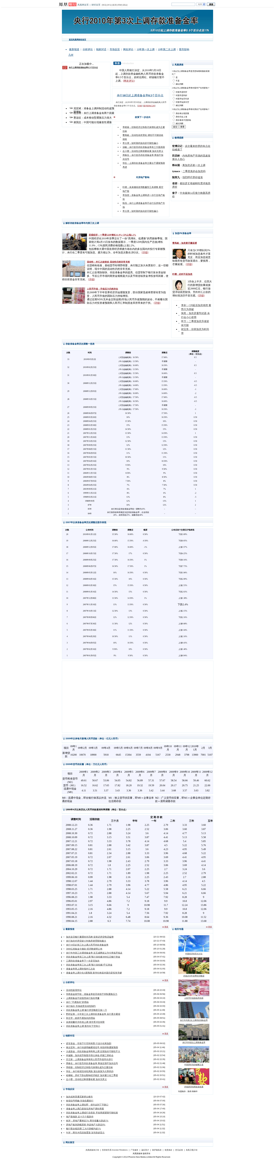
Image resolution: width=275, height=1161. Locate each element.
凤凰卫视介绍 (191, 1150)
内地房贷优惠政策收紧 (193, 1087)
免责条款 (168, 1150)
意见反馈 (179, 1150)
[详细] (145, 252)
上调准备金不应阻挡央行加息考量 (82, 998)
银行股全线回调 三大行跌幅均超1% (83, 1128)
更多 (166, 927)
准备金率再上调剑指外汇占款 (80, 969)
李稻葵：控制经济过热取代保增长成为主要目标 (89, 1067)
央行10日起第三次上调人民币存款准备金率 (87, 945)
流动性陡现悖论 (74, 990)
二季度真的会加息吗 (194, 171)
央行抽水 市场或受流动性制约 (81, 1006)
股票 (114, 5)
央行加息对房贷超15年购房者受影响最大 (86, 941)
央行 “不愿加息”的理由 (77, 1002)
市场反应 (115, 49)
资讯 (104, 5)
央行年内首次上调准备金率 (193, 1042)
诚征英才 (145, 1150)
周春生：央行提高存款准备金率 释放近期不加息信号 (92, 1063)
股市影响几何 (149, 106)
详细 (140, 106)
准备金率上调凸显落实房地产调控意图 (85, 1109)
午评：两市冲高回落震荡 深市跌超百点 (85, 1132)
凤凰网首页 (83, 5)
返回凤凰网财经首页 (77, 39)
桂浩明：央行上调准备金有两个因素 (94, 113)
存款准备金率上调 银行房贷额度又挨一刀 (86, 1010)
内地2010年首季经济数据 (193, 976)
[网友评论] (129, 80)
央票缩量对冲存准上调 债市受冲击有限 (85, 1022)
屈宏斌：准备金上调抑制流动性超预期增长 (94, 109)
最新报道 (74, 49)
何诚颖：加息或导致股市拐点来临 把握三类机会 (89, 1055)
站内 (200, 4)
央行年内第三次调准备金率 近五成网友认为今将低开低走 (94, 953)
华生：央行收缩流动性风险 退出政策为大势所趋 (89, 1071)
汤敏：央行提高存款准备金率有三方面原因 (144, 147)
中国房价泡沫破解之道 (193, 1065)
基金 (125, 5)
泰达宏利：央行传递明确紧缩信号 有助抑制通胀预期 (92, 1047)
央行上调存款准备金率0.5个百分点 (83, 67)
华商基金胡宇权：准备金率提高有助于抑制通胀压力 (91, 994)
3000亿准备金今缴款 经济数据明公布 (84, 949)
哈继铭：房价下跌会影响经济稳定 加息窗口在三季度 (92, 1075)
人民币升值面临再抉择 (193, 998)
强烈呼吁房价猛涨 (192, 177)
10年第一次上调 (146, 49)
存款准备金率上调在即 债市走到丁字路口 (87, 1105)
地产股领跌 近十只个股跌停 (79, 1117)
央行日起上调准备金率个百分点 (140, 95)
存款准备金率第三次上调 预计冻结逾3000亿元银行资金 (93, 957)
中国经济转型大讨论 (193, 954)
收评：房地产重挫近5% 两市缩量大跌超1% (87, 1121)
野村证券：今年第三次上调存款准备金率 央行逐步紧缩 (93, 1014)
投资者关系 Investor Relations (115, 1150)
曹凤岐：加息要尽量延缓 (184, 243)
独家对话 (101, 49)
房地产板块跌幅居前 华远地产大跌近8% (85, 1125)
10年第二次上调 (167, 49)
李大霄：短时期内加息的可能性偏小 (140, 143)
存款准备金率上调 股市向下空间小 (83, 1026)
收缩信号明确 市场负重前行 (79, 1101)
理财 (120, 5)
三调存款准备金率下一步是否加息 (82, 961)
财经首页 (96, 5)
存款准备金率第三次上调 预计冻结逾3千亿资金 (89, 965)
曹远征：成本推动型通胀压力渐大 (93, 117)
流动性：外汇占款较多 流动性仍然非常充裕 (108, 262)
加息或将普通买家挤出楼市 (79, 1097)
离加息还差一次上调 (193, 165)
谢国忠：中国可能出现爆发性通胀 (93, 122)
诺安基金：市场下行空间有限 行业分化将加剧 (88, 1043)
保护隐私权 (157, 1150)
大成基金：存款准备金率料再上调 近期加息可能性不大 (93, 1051)
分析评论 (88, 49)
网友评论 (128, 49)
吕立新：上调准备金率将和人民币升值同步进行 (89, 1059)
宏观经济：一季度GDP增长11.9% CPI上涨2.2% (112, 235)
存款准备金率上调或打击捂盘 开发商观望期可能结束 (92, 1113)
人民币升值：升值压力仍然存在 (102, 289)
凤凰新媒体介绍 (92, 1150)
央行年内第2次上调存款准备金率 (194, 1020)
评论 (109, 5)
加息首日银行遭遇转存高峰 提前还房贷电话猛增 (89, 937)
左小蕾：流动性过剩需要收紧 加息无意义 (143, 151)
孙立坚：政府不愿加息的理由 (80, 1018)
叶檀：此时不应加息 (182, 274)
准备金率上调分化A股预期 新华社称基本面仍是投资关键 (94, 973)
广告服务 (134, 1150)
